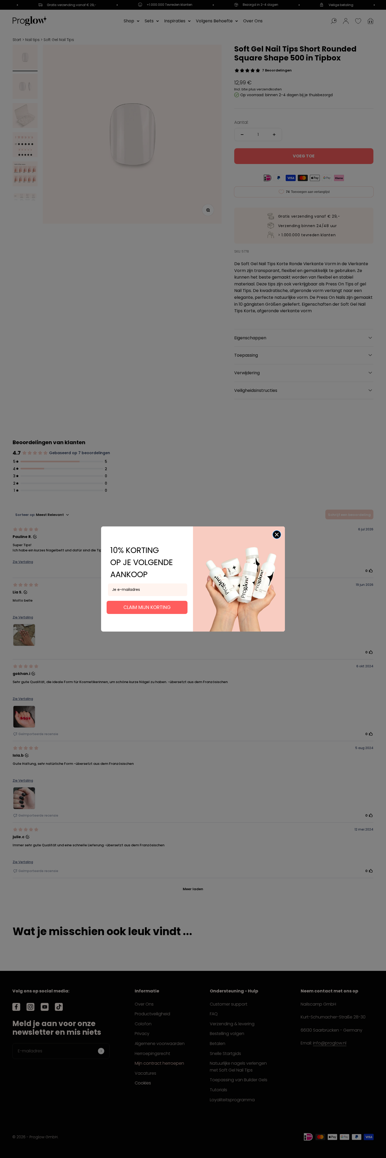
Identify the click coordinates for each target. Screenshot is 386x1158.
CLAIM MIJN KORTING (147, 607)
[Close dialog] (277, 535)
